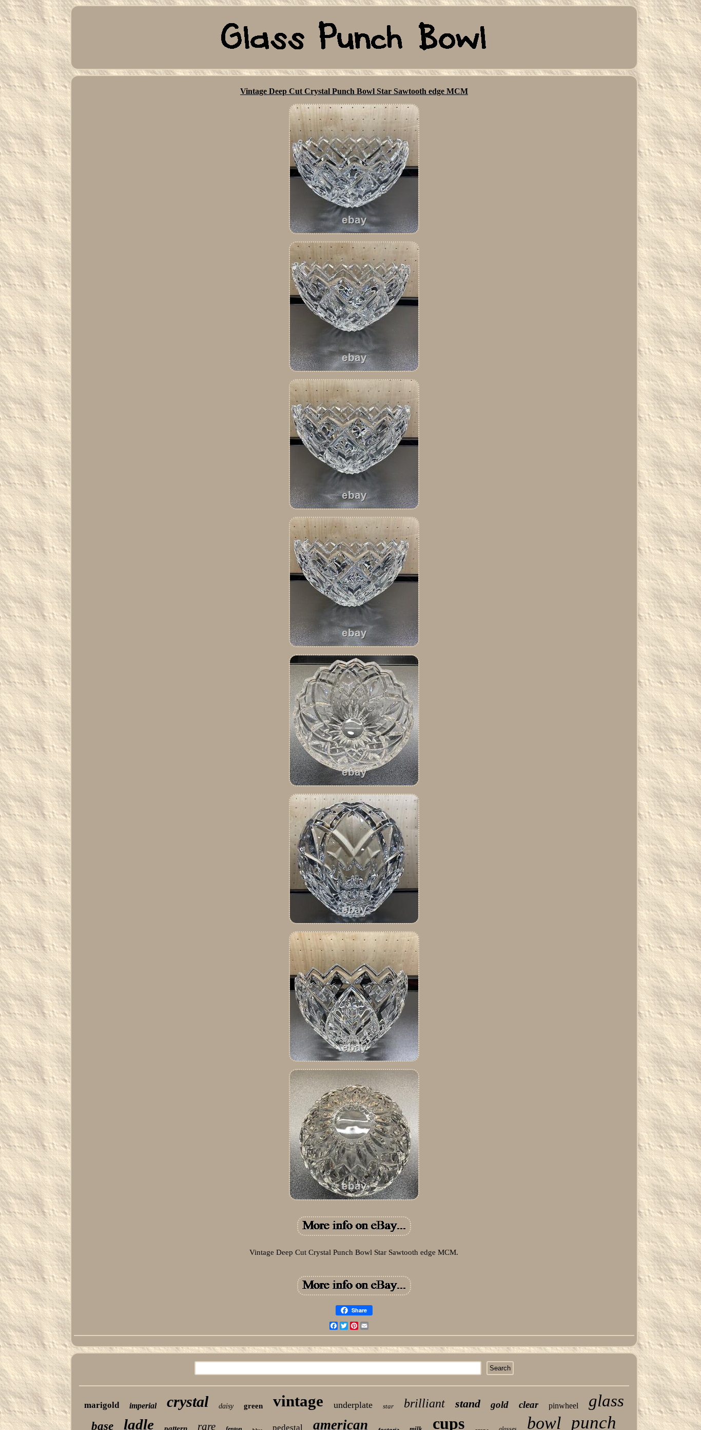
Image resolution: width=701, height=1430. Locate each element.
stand (467, 1403)
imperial (143, 1405)
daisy (226, 1406)
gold (500, 1404)
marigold (101, 1405)
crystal (187, 1401)
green (253, 1406)
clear (528, 1404)
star (388, 1406)
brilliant (424, 1403)
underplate (353, 1405)
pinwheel (563, 1405)
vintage (298, 1401)
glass (606, 1400)
